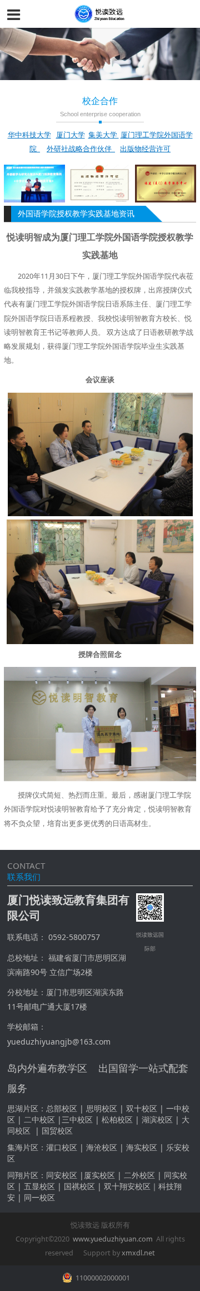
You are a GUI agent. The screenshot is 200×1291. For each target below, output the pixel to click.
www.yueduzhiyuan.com (113, 1239)
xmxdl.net (138, 1253)
